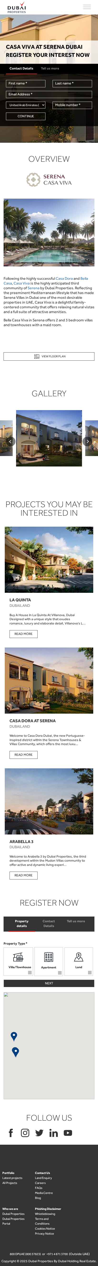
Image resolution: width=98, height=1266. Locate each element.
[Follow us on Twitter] (39, 1133)
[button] (13, 1036)
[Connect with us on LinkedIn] (53, 1133)
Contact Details (21, 68)
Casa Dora (64, 278)
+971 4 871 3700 (57, 1254)
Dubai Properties (13, 1214)
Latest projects (12, 1178)
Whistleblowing (45, 1214)
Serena (33, 288)
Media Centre (44, 1193)
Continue (26, 116)
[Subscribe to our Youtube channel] (68, 1133)
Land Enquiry (43, 1178)
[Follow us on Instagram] (25, 1133)
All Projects (9, 1183)
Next (49, 983)
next (87, 441)
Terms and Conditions (42, 1221)
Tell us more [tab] (76, 921)
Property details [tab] (22, 923)
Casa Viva (22, 283)
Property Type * (15, 944)
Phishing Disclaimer (48, 1209)
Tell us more (50, 68)
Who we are (10, 1209)
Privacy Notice (44, 1233)
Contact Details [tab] (49, 923)
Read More (24, 634)
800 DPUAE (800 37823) (25, 1254)
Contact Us (42, 1173)
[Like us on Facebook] (11, 1133)
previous (10, 441)
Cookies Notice (45, 1228)
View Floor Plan (53, 356)
